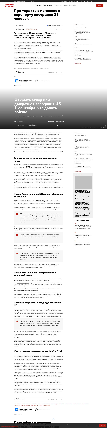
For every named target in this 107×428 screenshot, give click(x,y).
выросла (28, 166)
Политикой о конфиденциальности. (9, 426)
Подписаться (64, 1)
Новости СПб (17, 405)
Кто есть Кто (72, 5)
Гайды (40, 405)
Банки (39, 404)
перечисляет (59, 359)
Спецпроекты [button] (47, 5)
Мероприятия (58, 5)
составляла (60, 167)
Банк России (61, 404)
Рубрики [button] (38, 5)
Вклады (23, 404)
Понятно (102, 425)
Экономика (34, 404)
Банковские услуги (54, 404)
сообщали (25, 294)
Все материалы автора (31, 29)
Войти (99, 5)
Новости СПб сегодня (25, 405)
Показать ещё (78, 63)
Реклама (65, 5)
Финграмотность (46, 405)
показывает (45, 372)
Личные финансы (77, 404)
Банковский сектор (45, 404)
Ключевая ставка (69, 404)
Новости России (34, 405)
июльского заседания (23, 283)
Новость (19, 404)
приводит (47, 220)
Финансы (28, 404)
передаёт (22, 257)
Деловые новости (85, 404)
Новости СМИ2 (17, 85)
